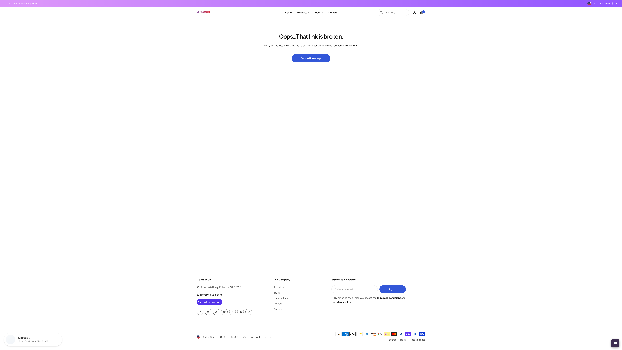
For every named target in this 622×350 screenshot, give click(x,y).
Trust (277, 292)
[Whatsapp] (248, 312)
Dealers (278, 303)
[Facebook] (200, 312)
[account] (414, 12)
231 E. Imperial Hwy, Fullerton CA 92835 (219, 287)
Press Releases (282, 298)
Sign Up (392, 289)
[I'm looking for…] (381, 12)
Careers (278, 309)
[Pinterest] (232, 312)
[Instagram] (208, 312)
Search (393, 339)
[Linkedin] (240, 312)
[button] (5, 3)
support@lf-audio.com (209, 294)
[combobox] (393, 12)
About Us (279, 287)
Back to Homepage (311, 58)
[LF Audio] (203, 12)
